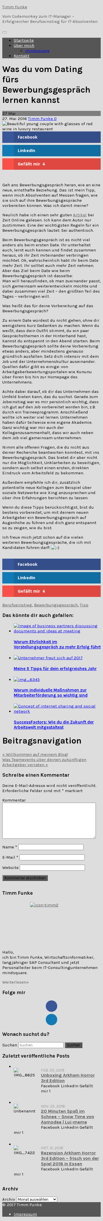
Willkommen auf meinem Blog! (35, 754)
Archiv (8, 1199)
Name (9, 847)
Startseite (24, 40)
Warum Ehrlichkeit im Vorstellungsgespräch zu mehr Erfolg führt (57, 644)
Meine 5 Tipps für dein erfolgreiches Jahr (55, 668)
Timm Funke (14, 6)
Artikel (80, 214)
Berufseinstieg (17, 604)
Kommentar (14, 800)
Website (10, 867)
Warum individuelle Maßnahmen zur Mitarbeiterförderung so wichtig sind (51, 693)
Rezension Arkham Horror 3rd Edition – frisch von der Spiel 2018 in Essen (70, 1158)
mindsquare (37, 50)
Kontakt (21, 55)
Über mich (24, 45)
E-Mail (10, 857)
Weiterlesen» (15, 982)
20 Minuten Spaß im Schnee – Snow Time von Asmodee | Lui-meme (67, 1116)
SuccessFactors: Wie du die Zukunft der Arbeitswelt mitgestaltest (54, 725)
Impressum (25, 1214)
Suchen (9, 1045)
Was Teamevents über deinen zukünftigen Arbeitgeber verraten (44, 762)
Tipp (84, 604)
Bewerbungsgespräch (56, 604)
